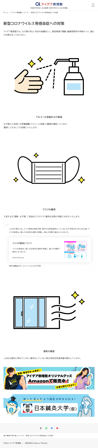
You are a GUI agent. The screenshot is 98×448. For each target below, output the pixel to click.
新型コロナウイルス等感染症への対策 (39, 435)
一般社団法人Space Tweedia (35, 443)
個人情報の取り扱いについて (14, 435)
